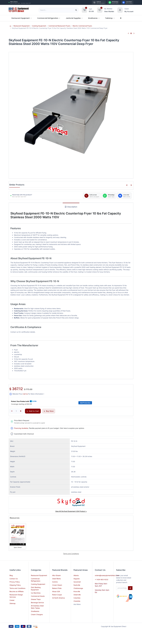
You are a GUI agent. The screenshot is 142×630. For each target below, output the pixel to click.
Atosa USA (56, 591)
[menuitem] (21, 18)
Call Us (25, 394)
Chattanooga (78, 588)
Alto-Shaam (56, 575)
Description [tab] (72, 207)
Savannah (77, 582)
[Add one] (21, 411)
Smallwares (35, 611)
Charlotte (77, 601)
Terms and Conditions (17, 588)
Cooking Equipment (39, 26)
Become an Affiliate (17, 591)
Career (12, 600)
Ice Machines (35, 593)
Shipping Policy (15, 585)
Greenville (77, 595)
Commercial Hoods (38, 596)
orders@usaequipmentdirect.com (107, 575)
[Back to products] (131, 33)
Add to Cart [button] (33, 411)
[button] (127, 185)
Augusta (77, 579)
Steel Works (56, 579)
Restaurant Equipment (22, 26)
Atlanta (76, 575)
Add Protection (85, 403)
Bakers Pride (56, 588)
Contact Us (14, 579)
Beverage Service (37, 602)
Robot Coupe (57, 595)
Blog (11, 575)
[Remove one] (12, 411)
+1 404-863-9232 (101, 579)
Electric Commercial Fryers (82, 26)
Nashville (77, 585)
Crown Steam (57, 585)
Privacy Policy (15, 582)
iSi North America (58, 598)
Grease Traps (36, 599)
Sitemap (13, 603)
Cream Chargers (37, 614)
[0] (84, 10)
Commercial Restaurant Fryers (59, 26)
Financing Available (21, 428)
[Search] (76, 10)
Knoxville (77, 591)
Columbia (77, 598)
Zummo (55, 582)
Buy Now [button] (49, 411)
